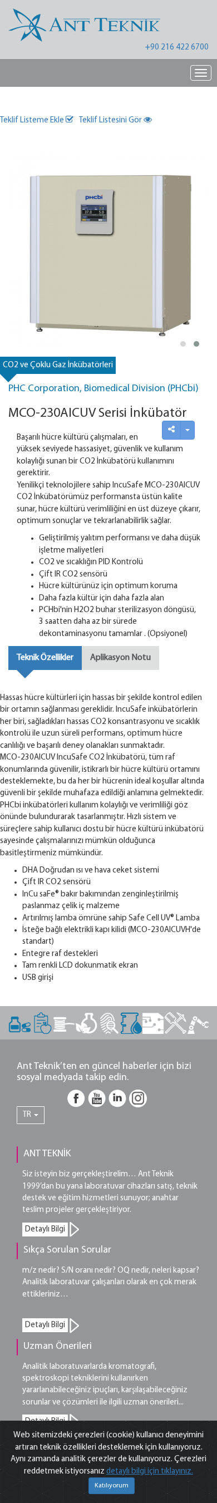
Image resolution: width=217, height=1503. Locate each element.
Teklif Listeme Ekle (33, 120)
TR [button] (28, 1115)
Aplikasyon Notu (120, 657)
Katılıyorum (112, 1485)
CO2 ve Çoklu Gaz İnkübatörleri (58, 365)
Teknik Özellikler (45, 657)
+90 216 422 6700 (177, 47)
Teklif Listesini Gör (111, 120)
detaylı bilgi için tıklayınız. (149, 1471)
